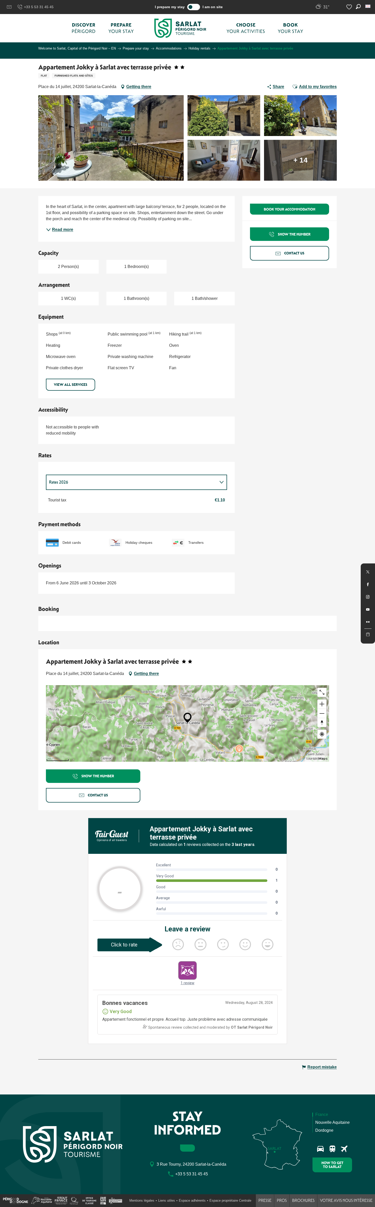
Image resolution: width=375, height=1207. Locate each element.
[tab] (131, 482)
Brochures (303, 1200)
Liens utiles (166, 1200)
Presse (264, 1200)
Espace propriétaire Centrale (230, 1200)
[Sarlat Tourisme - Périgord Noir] (180, 28)
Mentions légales (141, 1200)
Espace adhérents (192, 1200)
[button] (368, 6)
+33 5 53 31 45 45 (39, 7)
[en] (368, 6)
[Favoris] (350, 7)
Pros (282, 1200)
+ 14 (300, 160)
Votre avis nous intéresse (346, 1200)
